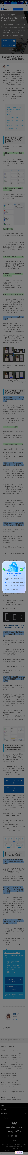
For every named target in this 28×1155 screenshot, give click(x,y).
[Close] (4, 562)
